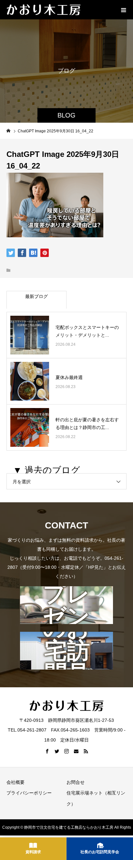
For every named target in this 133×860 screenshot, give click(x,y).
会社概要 (15, 782)
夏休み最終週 (69, 377)
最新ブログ (36, 296)
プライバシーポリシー (29, 792)
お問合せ (75, 782)
